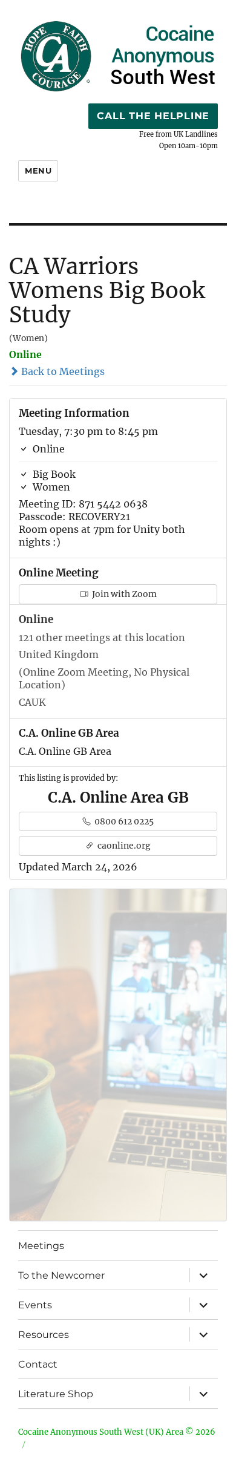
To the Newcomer (61, 1275)
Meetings (41, 1245)
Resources (43, 1334)
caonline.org (123, 845)
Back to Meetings (62, 371)
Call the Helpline (153, 116)
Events (35, 1305)
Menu (38, 170)
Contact (37, 1364)
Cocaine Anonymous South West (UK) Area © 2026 (116, 1432)
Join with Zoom (123, 594)
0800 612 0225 (123, 821)
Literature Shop (55, 1394)
